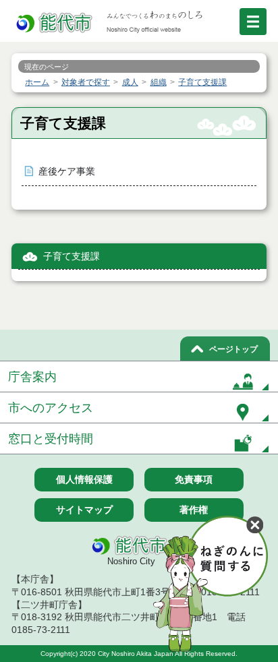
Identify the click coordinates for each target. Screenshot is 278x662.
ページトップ (233, 349)
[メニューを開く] (253, 21)
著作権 (193, 509)
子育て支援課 (71, 256)
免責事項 (194, 479)
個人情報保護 (84, 479)
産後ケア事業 (66, 172)
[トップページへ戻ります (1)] (55, 23)
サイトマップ (84, 509)
